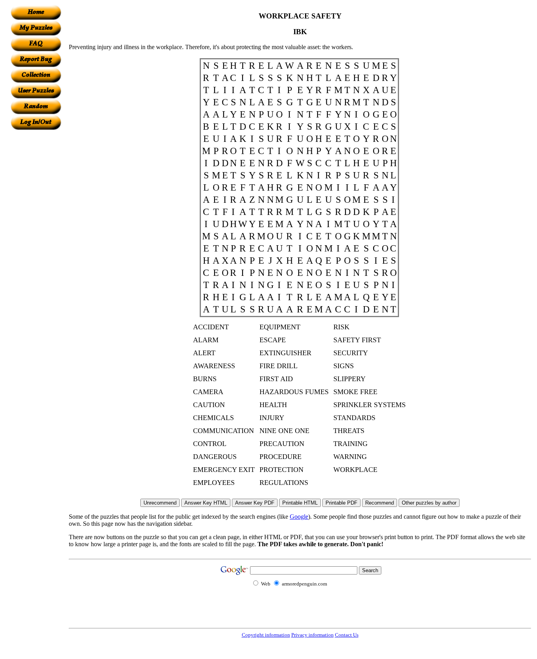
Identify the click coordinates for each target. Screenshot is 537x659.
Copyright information (266, 635)
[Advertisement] (35, 248)
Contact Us (347, 635)
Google (299, 516)
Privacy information (312, 635)
